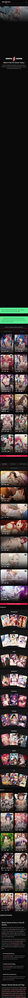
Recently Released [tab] (8, 331)
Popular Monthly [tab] (14, 468)
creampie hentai (19, 995)
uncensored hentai (14, 943)
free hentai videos (9, 955)
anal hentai (12, 995)
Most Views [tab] (4, 464)
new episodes (16, 944)
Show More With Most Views (14, 603)
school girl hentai (6, 991)
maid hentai (13, 991)
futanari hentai (19, 991)
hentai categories (9, 966)
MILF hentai (23, 987)
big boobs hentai (5, 995)
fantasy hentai (22, 989)
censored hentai (14, 989)
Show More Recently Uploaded (14, 455)
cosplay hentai (22, 993)
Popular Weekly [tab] (22, 464)
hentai (13, 929)
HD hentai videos (19, 941)
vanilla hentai (15, 993)
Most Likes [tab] (13, 464)
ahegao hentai (8, 993)
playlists (4, 979)
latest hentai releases (21, 997)
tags (16, 933)
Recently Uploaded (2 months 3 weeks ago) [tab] (14, 327)
